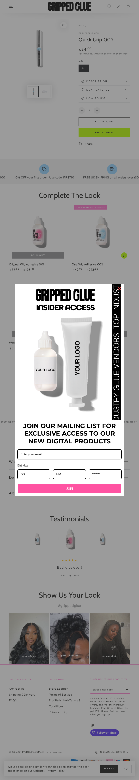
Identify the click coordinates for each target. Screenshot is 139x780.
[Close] (119, 288)
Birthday (22, 465)
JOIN (69, 488)
